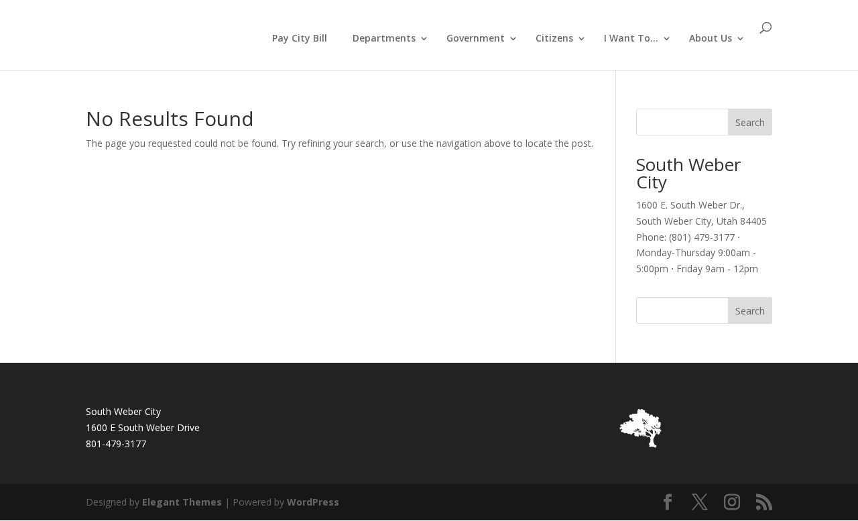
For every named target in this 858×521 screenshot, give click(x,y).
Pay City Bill (299, 38)
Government (475, 39)
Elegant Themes (182, 502)
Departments (384, 39)
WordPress (313, 502)
